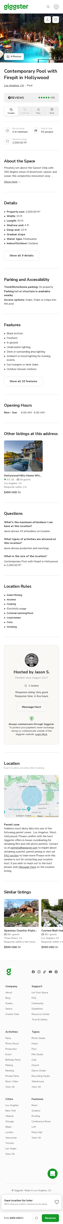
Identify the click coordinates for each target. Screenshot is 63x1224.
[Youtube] (50, 972)
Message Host (31, 707)
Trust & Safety (39, 1019)
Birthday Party (12, 1059)
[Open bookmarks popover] (55, 19)
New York (10, 1110)
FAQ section (11, 855)
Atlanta (9, 1116)
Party (8, 1038)
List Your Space (40, 992)
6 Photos (16, 56)
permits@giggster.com (24, 848)
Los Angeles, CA (14, 85)
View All (10, 1086)
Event (8, 1054)
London (9, 1132)
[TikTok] (44, 972)
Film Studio (37, 1054)
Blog (7, 998)
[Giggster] (16, 6)
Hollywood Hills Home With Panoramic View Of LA (23, 475)
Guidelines (37, 1008)
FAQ (34, 998)
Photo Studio (38, 1038)
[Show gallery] (31, 38)
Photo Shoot (12, 1043)
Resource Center (41, 1014)
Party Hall (37, 1132)
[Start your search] (48, 6)
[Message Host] (36, 1218)
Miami (8, 1127)
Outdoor (36, 1110)
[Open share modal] (31, 445)
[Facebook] (33, 972)
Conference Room (41, 1121)
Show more (10, 182)
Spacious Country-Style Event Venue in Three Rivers (19, 931)
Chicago (9, 1121)
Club (34, 1059)
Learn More (41, 734)
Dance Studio (39, 1070)
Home (35, 1043)
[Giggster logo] (8, 971)
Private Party (12, 1076)
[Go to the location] (23, 456)
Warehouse (38, 1081)
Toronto (9, 1143)
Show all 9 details (22, 255)
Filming (9, 1065)
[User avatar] (56, 6)
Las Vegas (10, 1148)
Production (11, 1049)
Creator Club (12, 1014)
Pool (34, 1049)
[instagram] (38, 972)
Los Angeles (12, 1105)
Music (35, 1105)
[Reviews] (56, 972)
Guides (9, 1003)
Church (35, 1065)
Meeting (9, 1070)
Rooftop (36, 1116)
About (8, 992)
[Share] (47, 19)
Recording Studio (41, 1076)
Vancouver (11, 1137)
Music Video (11, 1081)
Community (37, 1003)
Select (8, 1008)
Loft (34, 1127)
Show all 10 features (23, 381)
